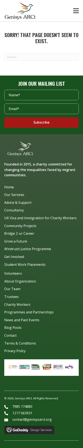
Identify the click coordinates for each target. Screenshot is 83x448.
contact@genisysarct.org (32, 419)
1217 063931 (22, 413)
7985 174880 (22, 406)
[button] (41, 122)
